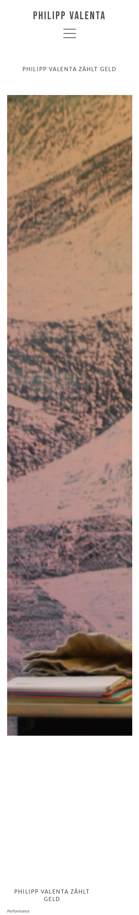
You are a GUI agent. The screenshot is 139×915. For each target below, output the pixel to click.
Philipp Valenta (69, 16)
